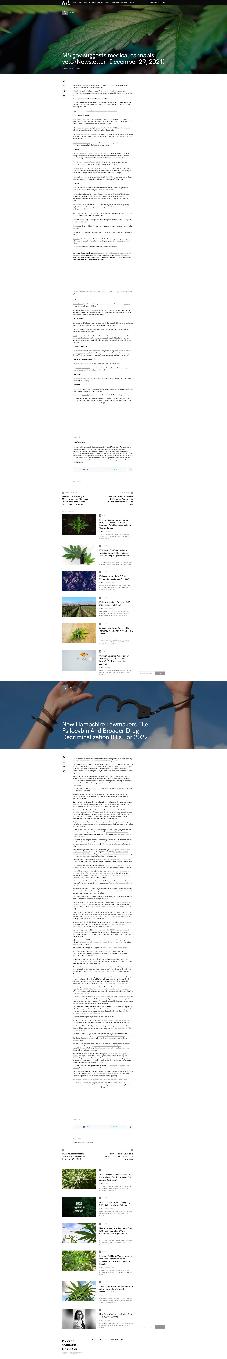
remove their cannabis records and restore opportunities (103, 916)
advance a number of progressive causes (106, 971)
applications (126, 914)
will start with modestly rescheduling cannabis (103, 1074)
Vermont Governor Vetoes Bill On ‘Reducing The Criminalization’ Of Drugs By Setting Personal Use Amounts (114, 660)
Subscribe (76, 91)
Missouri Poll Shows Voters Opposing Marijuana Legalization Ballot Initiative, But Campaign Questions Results (115, 1260)
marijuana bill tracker (96, 292)
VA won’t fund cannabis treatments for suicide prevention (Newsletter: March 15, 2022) (116, 1289)
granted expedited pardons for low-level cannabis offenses (107, 906)
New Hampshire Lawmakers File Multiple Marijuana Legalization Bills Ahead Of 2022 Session (100, 1079)
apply (125, 814)
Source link (76, 437)
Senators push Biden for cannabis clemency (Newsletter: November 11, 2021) (116, 631)
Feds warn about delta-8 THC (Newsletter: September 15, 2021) (114, 577)
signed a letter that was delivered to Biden (106, 1046)
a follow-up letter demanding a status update (112, 983)
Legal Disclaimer (117, 1340)
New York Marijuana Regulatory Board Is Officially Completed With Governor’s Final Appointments (116, 1231)
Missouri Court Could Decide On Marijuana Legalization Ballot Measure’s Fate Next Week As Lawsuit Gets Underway (116, 524)
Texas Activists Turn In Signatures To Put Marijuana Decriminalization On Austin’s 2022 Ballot (115, 1177)
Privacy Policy (97, 1340)
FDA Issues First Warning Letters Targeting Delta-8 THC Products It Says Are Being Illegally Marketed (114, 553)
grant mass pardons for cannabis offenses (111, 1036)
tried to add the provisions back (116, 854)
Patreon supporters (122, 255)
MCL (102, 531)
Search (160, 673)
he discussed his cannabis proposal (118, 865)
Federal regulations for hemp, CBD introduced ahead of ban (114, 603)
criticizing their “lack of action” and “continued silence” (101, 989)
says (74, 804)
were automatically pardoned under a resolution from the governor (102, 942)
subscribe (85, 395)
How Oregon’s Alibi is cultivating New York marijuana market (115, 1315)
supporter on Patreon (122, 292)
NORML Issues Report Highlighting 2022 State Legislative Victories (114, 1203)
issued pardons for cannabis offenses (115, 948)
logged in (81, 485)
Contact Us (153, 2)
